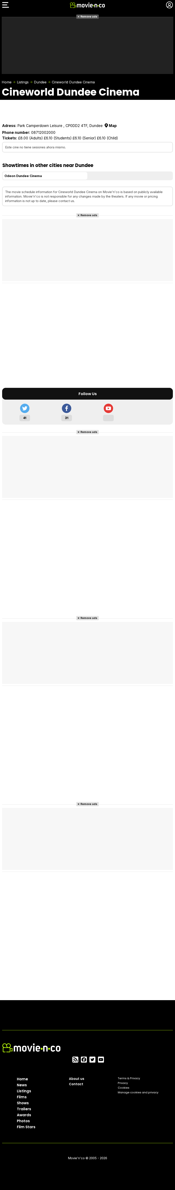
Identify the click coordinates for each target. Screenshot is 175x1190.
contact (64, 201)
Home (7, 82)
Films (22, 1097)
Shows (23, 1103)
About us (76, 1078)
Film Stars (26, 1126)
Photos (23, 1121)
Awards (24, 1115)
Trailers (24, 1109)
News (22, 1085)
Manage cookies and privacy (138, 1092)
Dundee (40, 82)
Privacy (123, 1083)
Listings (23, 82)
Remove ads (88, 16)
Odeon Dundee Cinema (23, 176)
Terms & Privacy (129, 1078)
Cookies (123, 1088)
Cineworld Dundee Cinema (73, 82)
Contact (76, 1084)
